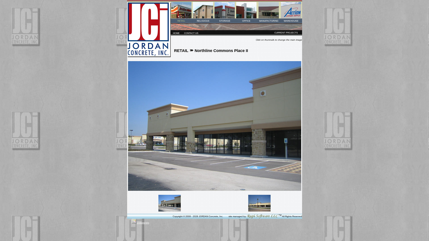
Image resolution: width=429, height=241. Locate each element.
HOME (176, 33)
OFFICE (246, 21)
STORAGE (224, 21)
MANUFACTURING (268, 21)
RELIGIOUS (203, 21)
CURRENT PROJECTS (286, 32)
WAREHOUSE (291, 21)
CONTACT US (191, 33)
